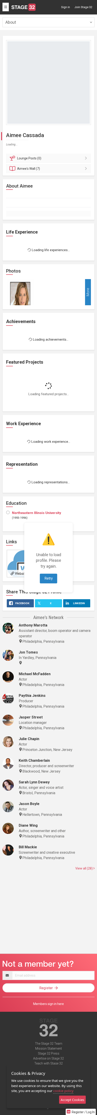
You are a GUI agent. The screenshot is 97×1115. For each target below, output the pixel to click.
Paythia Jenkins (32, 695)
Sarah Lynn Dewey (34, 782)
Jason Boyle (29, 804)
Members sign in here (48, 1004)
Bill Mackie (28, 847)
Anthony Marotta (33, 625)
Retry (48, 578)
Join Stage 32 (83, 7)
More (88, 292)
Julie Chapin (29, 739)
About (10, 22)
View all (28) (84, 868)
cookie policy (63, 1090)
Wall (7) (28, 168)
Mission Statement (48, 1048)
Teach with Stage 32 (48, 1063)
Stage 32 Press (48, 1053)
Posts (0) (29, 158)
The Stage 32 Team (48, 1043)
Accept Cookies (72, 1099)
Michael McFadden (35, 674)
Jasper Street (31, 717)
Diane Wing (28, 825)
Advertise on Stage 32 (48, 1058)
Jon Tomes (28, 652)
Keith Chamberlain (34, 760)
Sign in (65, 7)
